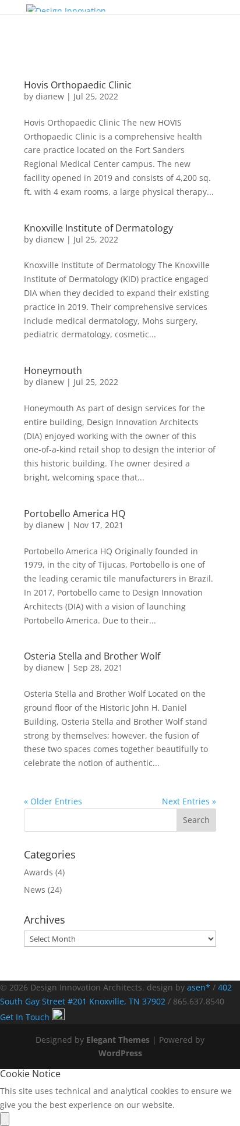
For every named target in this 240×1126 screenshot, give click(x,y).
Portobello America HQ (74, 513)
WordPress (120, 1053)
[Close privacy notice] (4, 1119)
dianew (50, 96)
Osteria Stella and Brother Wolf (92, 656)
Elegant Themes (118, 1039)
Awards (38, 872)
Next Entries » (189, 801)
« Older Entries (53, 801)
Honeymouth (53, 370)
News (34, 889)
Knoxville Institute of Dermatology (98, 228)
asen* (198, 987)
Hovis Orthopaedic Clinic (78, 85)
